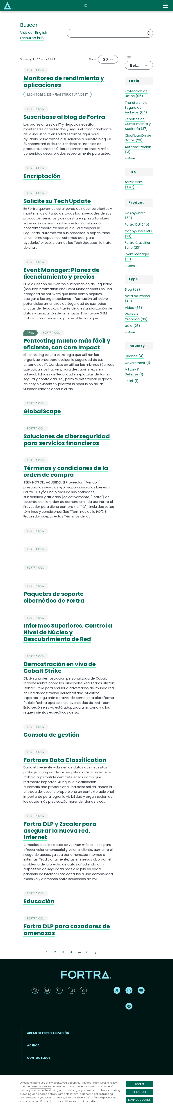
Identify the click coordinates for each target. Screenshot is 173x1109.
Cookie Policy (108, 1082)
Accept (139, 1084)
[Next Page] (96, 952)
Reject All (139, 1092)
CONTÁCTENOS (39, 1058)
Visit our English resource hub (33, 35)
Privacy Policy (90, 1082)
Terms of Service (40, 1086)
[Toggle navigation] (166, 5)
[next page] (79, 952)
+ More (130, 158)
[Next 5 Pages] (79, 952)
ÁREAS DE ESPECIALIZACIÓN (48, 1033)
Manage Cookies (139, 1100)
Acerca (33, 1045)
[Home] (8, 5)
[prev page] (39, 952)
